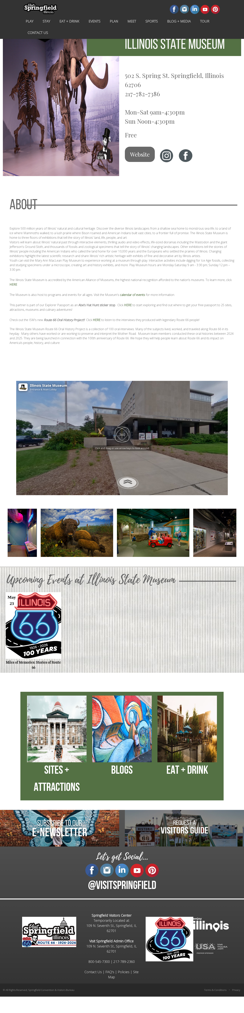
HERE (13, 284)
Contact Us (93, 972)
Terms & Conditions (215, 990)
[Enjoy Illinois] (211, 924)
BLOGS (122, 771)
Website (140, 154)
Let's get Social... (122, 856)
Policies (123, 972)
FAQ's (109, 972)
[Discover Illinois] (211, 948)
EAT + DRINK (187, 771)
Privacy (236, 990)
